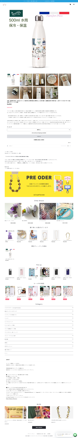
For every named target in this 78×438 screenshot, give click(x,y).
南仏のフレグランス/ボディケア (11, 311)
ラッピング (9, 127)
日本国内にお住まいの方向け (39, 139)
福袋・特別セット (8, 349)
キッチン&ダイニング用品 (10, 325)
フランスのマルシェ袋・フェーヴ (11, 332)
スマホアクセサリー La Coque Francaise (13, 307)
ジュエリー (7, 318)
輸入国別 (6, 339)
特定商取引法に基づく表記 (41, 433)
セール (6, 353)
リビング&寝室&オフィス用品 (10, 328)
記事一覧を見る (39, 427)
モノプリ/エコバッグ (9, 321)
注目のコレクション (8, 346)
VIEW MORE (13, 222)
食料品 (6, 342)
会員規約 (48, 433)
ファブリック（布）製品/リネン (11, 314)
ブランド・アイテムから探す (10, 335)
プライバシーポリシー (31, 433)
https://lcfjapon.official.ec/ (11, 398)
